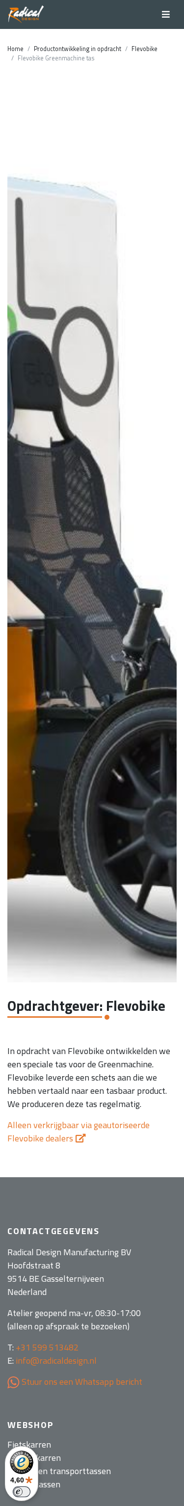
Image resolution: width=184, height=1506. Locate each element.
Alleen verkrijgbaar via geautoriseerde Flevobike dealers (78, 1131)
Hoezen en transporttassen (59, 1471)
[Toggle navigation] (166, 14)
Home (15, 48)
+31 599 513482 (47, 1347)
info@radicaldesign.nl (56, 1360)
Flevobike (144, 48)
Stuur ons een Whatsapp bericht (81, 1381)
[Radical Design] (26, 15)
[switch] (21, 1491)
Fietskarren (29, 1444)
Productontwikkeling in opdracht (77, 48)
